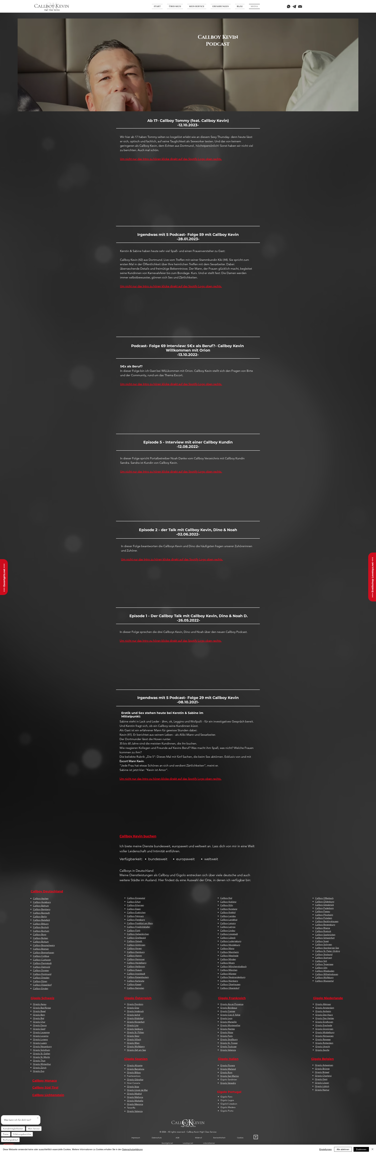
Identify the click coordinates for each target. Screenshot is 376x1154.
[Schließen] (372, 1149)
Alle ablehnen (343, 1149)
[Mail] (300, 6)
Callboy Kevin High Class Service (201, 1132)
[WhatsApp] (289, 6)
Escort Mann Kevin (132, 761)
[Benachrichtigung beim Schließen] (38, 1118)
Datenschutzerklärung (132, 1149)
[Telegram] (294, 6)
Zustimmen (361, 1149)
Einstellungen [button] (325, 1149)
